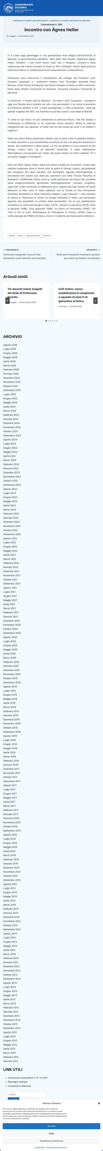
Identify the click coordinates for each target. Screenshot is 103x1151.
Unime (46, 236)
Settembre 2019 (12, 682)
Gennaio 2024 (11, 468)
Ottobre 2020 (10, 629)
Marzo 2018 (9, 756)
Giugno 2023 (10, 497)
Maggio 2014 (10, 946)
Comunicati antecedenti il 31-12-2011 (28, 1077)
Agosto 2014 (10, 933)
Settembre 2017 (12, 781)
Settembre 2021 (12, 583)
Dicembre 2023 (11, 472)
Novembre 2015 (11, 871)
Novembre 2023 (12, 476)
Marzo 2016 (9, 855)
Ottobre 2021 (10, 579)
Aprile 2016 (9, 851)
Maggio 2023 (10, 501)
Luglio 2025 (9, 394)
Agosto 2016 (10, 834)
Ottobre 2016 (10, 826)
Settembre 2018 (12, 732)
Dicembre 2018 (11, 719)
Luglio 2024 (9, 443)
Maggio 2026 (10, 357)
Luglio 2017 (9, 789)
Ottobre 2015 (10, 876)
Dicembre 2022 (11, 522)
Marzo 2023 (9, 509)
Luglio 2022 (9, 542)
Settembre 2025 (12, 390)
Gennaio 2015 (10, 913)
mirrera (64, 306)
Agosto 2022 (10, 538)
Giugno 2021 (10, 596)
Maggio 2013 (10, 995)
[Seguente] (95, 300)
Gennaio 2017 (10, 814)
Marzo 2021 (9, 608)
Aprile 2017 (9, 802)
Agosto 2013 (10, 983)
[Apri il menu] (97, 8)
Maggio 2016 (10, 847)
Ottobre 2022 (10, 530)
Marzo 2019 (9, 707)
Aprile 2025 (9, 406)
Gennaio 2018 (10, 764)
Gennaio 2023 (11, 518)
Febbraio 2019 (11, 711)
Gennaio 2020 (11, 666)
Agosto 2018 (10, 736)
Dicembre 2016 (11, 818)
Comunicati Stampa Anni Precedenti (30, 21)
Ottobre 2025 (10, 386)
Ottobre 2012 (10, 1024)
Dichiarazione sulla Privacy (57, 1147)
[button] (99, 1103)
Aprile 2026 (9, 361)
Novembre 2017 (11, 773)
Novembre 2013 (12, 970)
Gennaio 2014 (10, 962)
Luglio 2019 (9, 690)
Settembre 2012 (12, 1028)
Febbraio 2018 (11, 760)
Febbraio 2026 (11, 369)
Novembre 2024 (12, 427)
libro (20, 236)
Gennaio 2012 (10, 1061)
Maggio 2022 (10, 550)
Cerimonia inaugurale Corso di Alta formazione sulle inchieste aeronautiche (24, 254)
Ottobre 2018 (10, 727)
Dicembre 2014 (11, 917)
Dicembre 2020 (11, 620)
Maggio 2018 (10, 748)
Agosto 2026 (10, 345)
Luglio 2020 (9, 641)
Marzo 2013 (9, 1003)
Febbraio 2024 (11, 464)
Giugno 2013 (10, 991)
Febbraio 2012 (11, 1057)
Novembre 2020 (12, 624)
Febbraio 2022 (11, 563)
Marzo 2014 (9, 954)
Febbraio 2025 (11, 415)
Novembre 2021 (11, 575)
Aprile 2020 (9, 653)
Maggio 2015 (10, 896)
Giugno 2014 (10, 941)
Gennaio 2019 (10, 715)
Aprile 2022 (9, 555)
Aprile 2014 (9, 950)
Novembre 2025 (12, 382)
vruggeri (12, 36)
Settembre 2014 (12, 929)
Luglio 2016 (9, 839)
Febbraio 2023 (11, 513)
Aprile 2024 (9, 456)
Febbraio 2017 (11, 810)
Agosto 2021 (10, 587)
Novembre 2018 (11, 723)
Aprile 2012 (9, 1048)
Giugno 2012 (10, 1040)
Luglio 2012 (9, 1036)
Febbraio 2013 (11, 1007)
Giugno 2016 (10, 843)
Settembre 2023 (12, 485)
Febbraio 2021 (11, 612)
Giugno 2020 (10, 645)
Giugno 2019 (10, 694)
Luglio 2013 (9, 987)
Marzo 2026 (9, 365)
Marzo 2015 (9, 904)
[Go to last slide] (7, 300)
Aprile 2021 (9, 604)
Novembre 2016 (12, 822)
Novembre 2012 (11, 1020)
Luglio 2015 (9, 888)
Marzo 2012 (9, 1053)
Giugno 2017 (10, 793)
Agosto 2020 (10, 637)
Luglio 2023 (9, 493)
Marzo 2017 (9, 806)
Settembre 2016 (12, 830)
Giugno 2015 (10, 892)
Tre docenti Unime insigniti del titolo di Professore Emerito (25, 293)
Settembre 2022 (12, 534)
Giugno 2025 (10, 398)
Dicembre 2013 (11, 966)
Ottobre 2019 (10, 678)
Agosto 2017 (10, 785)
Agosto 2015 (10, 884)
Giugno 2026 (10, 353)
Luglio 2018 (9, 740)
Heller (12, 236)
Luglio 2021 (9, 592)
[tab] (46, 321)
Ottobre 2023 (10, 480)
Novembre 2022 (12, 526)
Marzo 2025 (9, 410)
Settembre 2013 (12, 978)
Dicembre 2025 (11, 378)
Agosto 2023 (10, 489)
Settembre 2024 (12, 435)
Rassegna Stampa (17, 1082)
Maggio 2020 (10, 649)
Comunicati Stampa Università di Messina (70, 21)
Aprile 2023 (9, 505)
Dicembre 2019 (11, 670)
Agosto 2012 (10, 1032)
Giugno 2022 (10, 546)
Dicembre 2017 (11, 769)
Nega (51, 1133)
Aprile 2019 (9, 703)
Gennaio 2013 (10, 1011)
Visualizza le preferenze (51, 1141)
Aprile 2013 (9, 999)
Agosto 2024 (10, 439)
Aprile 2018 (9, 752)
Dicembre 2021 (11, 571)
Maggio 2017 (10, 797)
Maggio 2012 (10, 1044)
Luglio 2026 (9, 349)
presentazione (33, 236)
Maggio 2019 (10, 699)
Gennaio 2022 (10, 567)
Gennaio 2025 (10, 419)
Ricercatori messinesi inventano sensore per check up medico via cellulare (78, 254)
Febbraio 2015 (11, 908)
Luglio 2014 (9, 937)
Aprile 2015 (9, 900)
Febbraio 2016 (11, 859)
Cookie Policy (40, 1147)
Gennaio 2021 (10, 616)
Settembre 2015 (12, 880)
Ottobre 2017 (10, 777)
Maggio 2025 (10, 402)
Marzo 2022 (9, 559)
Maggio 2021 (10, 600)
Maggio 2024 (10, 452)
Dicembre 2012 (11, 1016)
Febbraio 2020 (11, 662)
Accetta (52, 1126)
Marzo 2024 (9, 460)
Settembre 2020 (12, 633)
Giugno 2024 (10, 448)
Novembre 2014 (12, 921)
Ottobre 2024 (10, 431)
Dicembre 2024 (11, 423)
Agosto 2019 (10, 686)
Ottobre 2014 (10, 925)
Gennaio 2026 (11, 373)
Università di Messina (19, 1086)
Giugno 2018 (10, 744)
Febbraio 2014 (11, 958)
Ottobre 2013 (10, 974)
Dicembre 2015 (11, 867)
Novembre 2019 (12, 674)
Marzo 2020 (9, 657)
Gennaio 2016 (10, 863)
